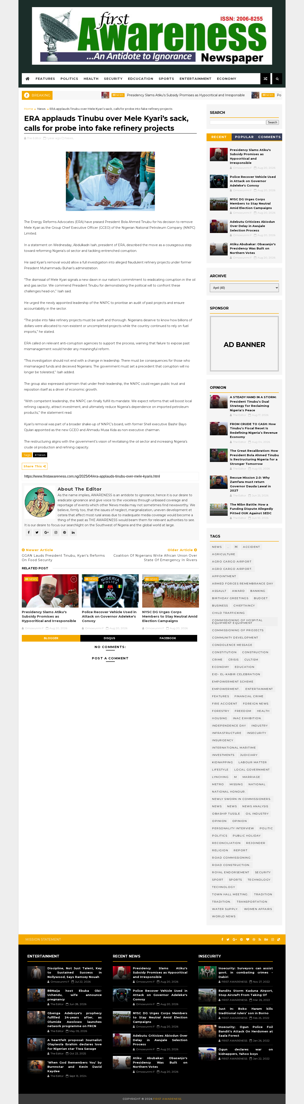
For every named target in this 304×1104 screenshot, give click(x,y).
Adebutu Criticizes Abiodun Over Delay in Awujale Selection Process (252, 226)
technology (259, 879)
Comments (269, 137)
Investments (223, 755)
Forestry (220, 711)
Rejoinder (255, 843)
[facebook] (222, 939)
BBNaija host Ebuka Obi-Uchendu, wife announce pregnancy (74, 995)
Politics (69, 79)
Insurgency (222, 740)
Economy (226, 79)
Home (28, 108)
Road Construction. (231, 865)
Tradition (263, 894)
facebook (168, 638)
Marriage (251, 777)
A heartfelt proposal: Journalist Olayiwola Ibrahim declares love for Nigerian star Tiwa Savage (74, 1044)
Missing (236, 784)
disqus (109, 638)
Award (238, 590)
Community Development (235, 637)
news (217, 806)
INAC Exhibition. (247, 718)
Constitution (224, 652)
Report (240, 850)
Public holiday (247, 835)
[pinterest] (241, 939)
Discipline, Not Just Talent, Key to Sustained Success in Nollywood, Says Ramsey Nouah (74, 972)
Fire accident (224, 703)
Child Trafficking (228, 612)
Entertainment (196, 79)
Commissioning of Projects (238, 630)
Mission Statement (43, 939)
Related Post (35, 568)
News (99, 95)
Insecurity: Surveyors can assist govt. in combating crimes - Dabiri (246, 972)
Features (45, 79)
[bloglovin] (247, 939)
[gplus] (235, 939)
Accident (251, 546)
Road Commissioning (231, 857)
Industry (259, 725)
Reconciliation (226, 843)
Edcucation (140, 79)
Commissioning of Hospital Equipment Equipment (237, 621)
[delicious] (278, 939)
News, (69, 138)
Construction (255, 652)
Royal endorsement (230, 872)
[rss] (259, 939)
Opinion (239, 821)
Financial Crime (249, 696)
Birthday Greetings (230, 598)
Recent (219, 137)
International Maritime (234, 747)
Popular (244, 137)
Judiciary (249, 755)
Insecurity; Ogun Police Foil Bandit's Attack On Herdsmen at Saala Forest (246, 1031)
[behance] (266, 939)
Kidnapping (222, 762)
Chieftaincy (244, 605)
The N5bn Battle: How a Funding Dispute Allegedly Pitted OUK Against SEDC (251, 509)
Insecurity (256, 733)
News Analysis (255, 806)
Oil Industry (257, 813)
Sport (217, 879)
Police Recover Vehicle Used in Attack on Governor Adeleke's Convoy (109, 616)
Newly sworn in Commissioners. (241, 799)
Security (113, 79)
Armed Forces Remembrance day (242, 583)
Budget (261, 598)
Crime (217, 659)
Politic (266, 828)
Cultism (251, 659)
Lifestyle (220, 769)
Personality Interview (233, 828)
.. (228, 546)
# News (40, 455)
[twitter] (228, 939)
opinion (219, 821)
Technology (223, 887)
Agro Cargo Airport (231, 561)
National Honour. (229, 791)
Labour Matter (253, 762)
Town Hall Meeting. (230, 894)
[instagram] (272, 939)
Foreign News (256, 703)
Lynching (220, 777)
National (257, 784)
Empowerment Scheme (232, 681)
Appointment (224, 576)
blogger (51, 638)
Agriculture (223, 554)
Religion (220, 850)
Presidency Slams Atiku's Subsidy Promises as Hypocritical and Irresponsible (166, 95)
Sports (166, 79)
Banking (257, 590)
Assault (219, 590)
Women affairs (258, 909)
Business (220, 605)
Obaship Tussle (226, 813)
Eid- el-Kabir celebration (236, 674)
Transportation (252, 901)
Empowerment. (226, 689)
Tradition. (221, 901)
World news (223, 916)
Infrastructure (226, 733)
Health (91, 79)
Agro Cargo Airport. (232, 568)
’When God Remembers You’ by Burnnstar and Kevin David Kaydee (74, 1067)
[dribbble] (253, 939)
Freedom (243, 711)
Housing (219, 718)
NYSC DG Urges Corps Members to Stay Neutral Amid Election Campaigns (169, 616)
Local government (252, 769)
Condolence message (232, 644)
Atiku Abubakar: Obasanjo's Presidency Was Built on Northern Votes (253, 248)
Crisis (233, 659)
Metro (218, 784)
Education (245, 666)
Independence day (229, 725)
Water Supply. (225, 909)
